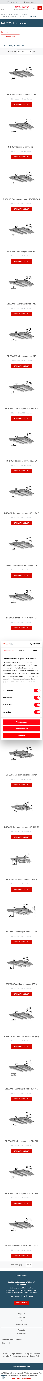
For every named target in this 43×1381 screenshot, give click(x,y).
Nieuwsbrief (21, 1333)
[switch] (37, 698)
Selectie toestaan (21, 729)
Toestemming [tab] (8, 650)
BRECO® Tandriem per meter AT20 (21, 565)
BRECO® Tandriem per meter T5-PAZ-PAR (21, 199)
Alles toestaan (21, 722)
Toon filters (10, 37)
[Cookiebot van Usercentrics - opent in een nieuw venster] (30, 644)
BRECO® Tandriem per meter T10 (21, 251)
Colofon (6, 1354)
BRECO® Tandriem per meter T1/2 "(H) (21, 1141)
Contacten (21, 1317)
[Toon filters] (3, 1377)
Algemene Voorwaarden (19, 1356)
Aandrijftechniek (13, 14)
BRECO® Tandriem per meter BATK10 (21, 932)
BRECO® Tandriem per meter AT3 (21, 304)
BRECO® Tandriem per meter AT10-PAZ (21, 513)
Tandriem (24, 14)
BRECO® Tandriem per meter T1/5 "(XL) (21, 1036)
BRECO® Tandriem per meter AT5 (21, 356)
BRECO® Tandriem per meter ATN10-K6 (21, 827)
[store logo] (13, 8)
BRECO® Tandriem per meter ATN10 (21, 775)
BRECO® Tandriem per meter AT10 (21, 461)
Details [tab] (22, 650)
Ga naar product (21, 104)
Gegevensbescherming (20, 1354)
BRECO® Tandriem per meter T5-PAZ (21, 1246)
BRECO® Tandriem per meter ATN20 (21, 880)
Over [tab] (35, 650)
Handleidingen (21, 1324)
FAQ (21, 1321)
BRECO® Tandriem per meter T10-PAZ (21, 1194)
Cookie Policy (34, 1356)
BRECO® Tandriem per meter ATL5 (21, 618)
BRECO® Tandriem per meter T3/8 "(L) (21, 1089)
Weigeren (21, 735)
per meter (23, 16)
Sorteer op (12, 51)
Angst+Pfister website (21, 1378)
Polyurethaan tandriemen (9, 16)
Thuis (3, 14)
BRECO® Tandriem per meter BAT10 (21, 984)
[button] (13, 2)
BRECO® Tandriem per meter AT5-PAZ (21, 409)
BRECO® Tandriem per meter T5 (21, 147)
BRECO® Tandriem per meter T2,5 (21, 95)
